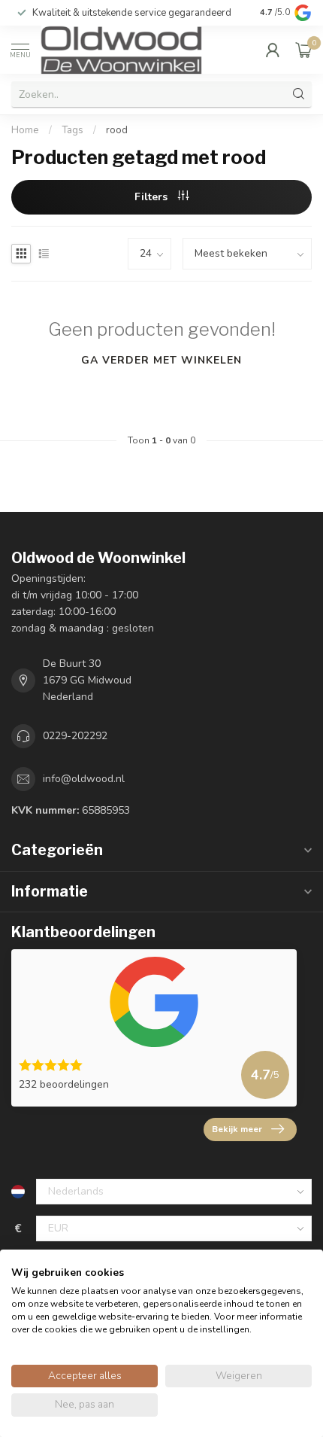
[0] (303, 50)
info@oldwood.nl (84, 779)
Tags (72, 130)
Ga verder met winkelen (161, 360)
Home (25, 130)
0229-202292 (75, 736)
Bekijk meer (237, 1129)
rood (117, 130)
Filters (152, 197)
